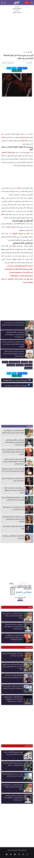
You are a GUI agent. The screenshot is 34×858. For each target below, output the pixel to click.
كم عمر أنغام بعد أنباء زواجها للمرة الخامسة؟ (21, 272)
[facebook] (22, 68)
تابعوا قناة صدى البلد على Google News (15, 380)
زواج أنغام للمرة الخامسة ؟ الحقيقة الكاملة (21, 276)
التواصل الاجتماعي (6, 152)
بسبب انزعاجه (5, 137)
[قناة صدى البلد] (17, 2)
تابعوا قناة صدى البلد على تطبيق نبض (15, 385)
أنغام (22, 140)
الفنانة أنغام (24, 362)
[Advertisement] (17, 33)
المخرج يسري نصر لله (14, 362)
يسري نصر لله (25, 137)
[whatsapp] (17, 70)
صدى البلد (5, 362)
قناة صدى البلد (10, 365)
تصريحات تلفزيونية (17, 233)
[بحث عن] (2, 3)
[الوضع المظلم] (5, 3)
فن (24, 52)
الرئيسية (28, 52)
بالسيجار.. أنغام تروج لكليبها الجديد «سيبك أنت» (20, 266)
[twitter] (12, 68)
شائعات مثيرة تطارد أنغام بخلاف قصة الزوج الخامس (18, 269)
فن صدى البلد (19, 365)
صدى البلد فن (28, 365)
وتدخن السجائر (11, 227)
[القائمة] (32, 3)
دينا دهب (28, 63)
